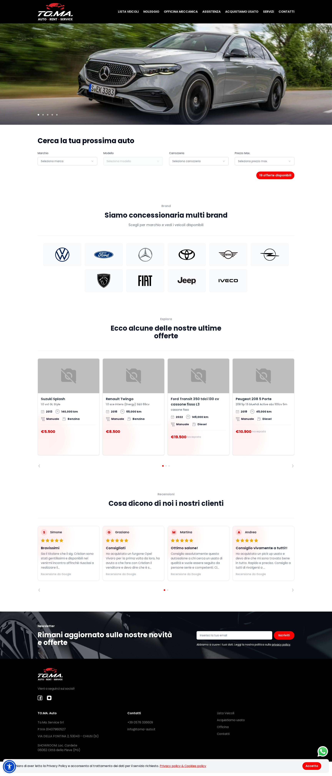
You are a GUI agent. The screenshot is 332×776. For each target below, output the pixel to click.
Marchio (43, 153)
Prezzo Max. (242, 153)
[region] (166, 412)
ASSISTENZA (211, 11)
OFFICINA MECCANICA (181, 11)
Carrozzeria (176, 153)
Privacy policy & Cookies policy (183, 766)
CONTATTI (286, 11)
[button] (9, 766)
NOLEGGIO (151, 11)
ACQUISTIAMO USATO (241, 11)
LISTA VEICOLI (128, 11)
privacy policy (281, 644)
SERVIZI (268, 11)
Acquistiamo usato (231, 720)
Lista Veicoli (225, 713)
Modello (108, 153)
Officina (223, 727)
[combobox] (67, 161)
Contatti (223, 734)
